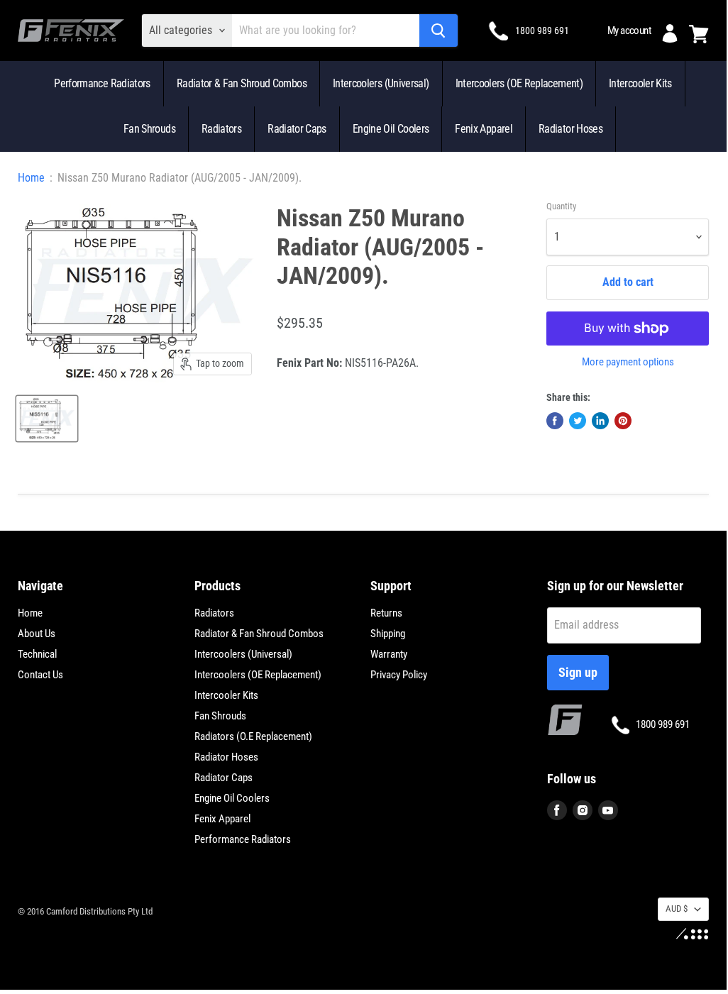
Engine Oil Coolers (391, 129)
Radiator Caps (297, 129)
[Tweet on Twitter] (577, 420)
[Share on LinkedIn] (600, 420)
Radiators (221, 129)
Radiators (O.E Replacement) (253, 736)
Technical (37, 654)
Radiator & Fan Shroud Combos (242, 83)
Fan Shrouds (149, 129)
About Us (36, 633)
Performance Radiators (102, 83)
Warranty (388, 654)
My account (629, 30)
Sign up (577, 672)
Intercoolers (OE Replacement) (519, 83)
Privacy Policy (398, 674)
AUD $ (677, 908)
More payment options (628, 362)
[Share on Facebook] (554, 420)
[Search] (438, 30)
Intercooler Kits (640, 83)
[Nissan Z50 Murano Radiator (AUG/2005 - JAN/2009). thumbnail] (46, 418)
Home (31, 178)
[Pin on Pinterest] (623, 420)
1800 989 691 (542, 30)
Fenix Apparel (483, 129)
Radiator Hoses (570, 129)
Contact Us (40, 674)
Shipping (387, 633)
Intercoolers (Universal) (381, 83)
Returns (386, 613)
